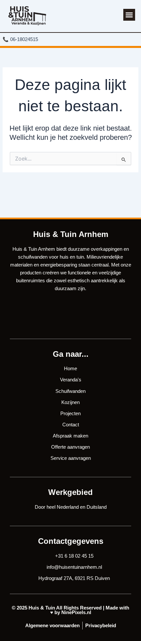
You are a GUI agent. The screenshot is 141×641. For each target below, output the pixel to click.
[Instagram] (81, 317)
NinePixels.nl (76, 612)
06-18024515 (22, 39)
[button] (129, 15)
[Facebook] (60, 317)
